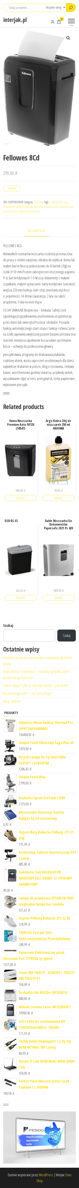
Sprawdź (12, 188)
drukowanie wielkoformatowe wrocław (23, 207)
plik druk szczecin (53, 207)
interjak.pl (15, 20)
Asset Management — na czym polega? (27, 693)
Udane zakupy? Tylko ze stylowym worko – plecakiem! (35, 685)
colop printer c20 (58, 202)
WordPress (46, 1174)
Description (36, 230)
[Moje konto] (52, 22)
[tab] (39, 231)
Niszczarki (39, 202)
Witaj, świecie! (12, 701)
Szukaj (8, 625)
